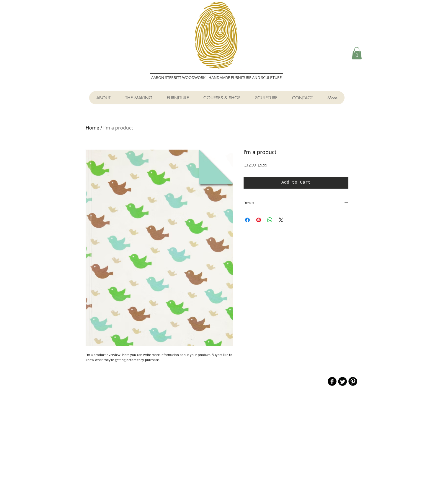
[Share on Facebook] (247, 220)
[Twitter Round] (342, 381)
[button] (357, 53)
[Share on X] (281, 220)
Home (92, 127)
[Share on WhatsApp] (269, 220)
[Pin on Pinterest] (258, 220)
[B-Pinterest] (352, 381)
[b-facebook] (332, 381)
